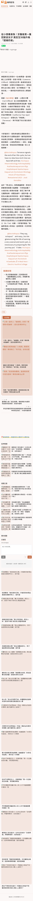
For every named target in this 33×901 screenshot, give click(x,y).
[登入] (28, 2)
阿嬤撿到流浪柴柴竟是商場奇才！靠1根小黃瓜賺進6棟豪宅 (17, 290)
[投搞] (26, 2)
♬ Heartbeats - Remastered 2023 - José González (17, 177)
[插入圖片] (25, 557)
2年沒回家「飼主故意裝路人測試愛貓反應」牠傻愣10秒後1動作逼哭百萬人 (17, 303)
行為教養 (19, 6)
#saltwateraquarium (15, 166)
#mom (11, 175)
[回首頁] (7, 2)
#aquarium (9, 172)
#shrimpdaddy (24, 163)
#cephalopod (12, 169)
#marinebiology (11, 163)
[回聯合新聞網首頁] (4, 2)
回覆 (30, 557)
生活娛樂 (25, 6)
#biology (27, 172)
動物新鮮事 (4, 6)
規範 (3, 557)
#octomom (18, 172)
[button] (23, 2)
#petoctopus (23, 169)
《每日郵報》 (10, 98)
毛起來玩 (12, 6)
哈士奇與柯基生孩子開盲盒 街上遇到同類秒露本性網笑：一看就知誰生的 (18, 296)
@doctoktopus (10, 152)
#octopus (25, 161)
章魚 (3, 312)
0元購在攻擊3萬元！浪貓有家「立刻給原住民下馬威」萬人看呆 (17, 284)
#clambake (10, 261)
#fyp (26, 166)
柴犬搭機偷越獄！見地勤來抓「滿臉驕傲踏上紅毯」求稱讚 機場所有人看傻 (18, 276)
